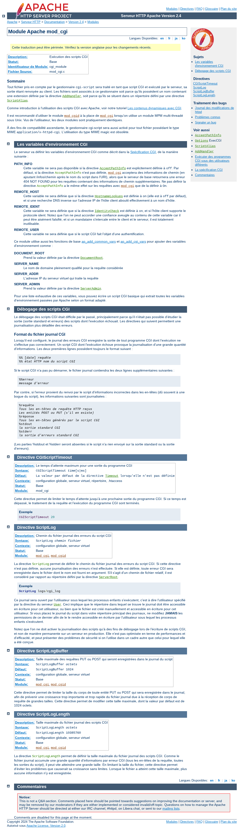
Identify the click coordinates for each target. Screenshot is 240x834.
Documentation (54, 22)
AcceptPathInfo (208, 135)
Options (201, 141)
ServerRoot (108, 577)
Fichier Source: (20, 71)
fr (169, 38)
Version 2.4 (76, 22)
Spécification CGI (143, 152)
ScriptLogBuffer (203, 91)
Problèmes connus (207, 117)
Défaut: (21, 475)
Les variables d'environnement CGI (209, 64)
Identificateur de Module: (28, 66)
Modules (172, 9)
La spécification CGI (209, 170)
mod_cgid (71, 116)
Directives (187, 9)
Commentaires (205, 175)
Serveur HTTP (31, 22)
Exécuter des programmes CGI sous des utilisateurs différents (213, 160)
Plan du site (229, 9)
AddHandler (71, 96)
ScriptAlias (17, 100)
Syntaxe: (22, 470)
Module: (21, 490)
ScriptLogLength (204, 95)
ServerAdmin (90, 288)
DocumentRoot (91, 258)
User (57, 604)
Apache (12, 22)
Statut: (13, 62)
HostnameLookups (109, 196)
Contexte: (23, 481)
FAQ (199, 9)
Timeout (111, 476)
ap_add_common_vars (99, 241)
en (162, 38)
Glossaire (211, 9)
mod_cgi (106, 116)
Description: (18, 57)
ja (176, 38)
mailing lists (171, 808)
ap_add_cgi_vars (133, 241)
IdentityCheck (107, 211)
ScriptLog (199, 87)
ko (183, 38)
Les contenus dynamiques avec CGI (154, 108)
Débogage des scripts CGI (213, 71)
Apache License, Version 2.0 (45, 825)
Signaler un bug (205, 122)
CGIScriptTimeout (205, 83)
